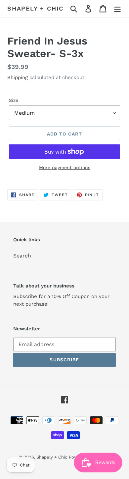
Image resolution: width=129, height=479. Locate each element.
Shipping (17, 77)
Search (22, 256)
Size (13, 100)
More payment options (64, 167)
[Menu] (117, 8)
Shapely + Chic (35, 8)
